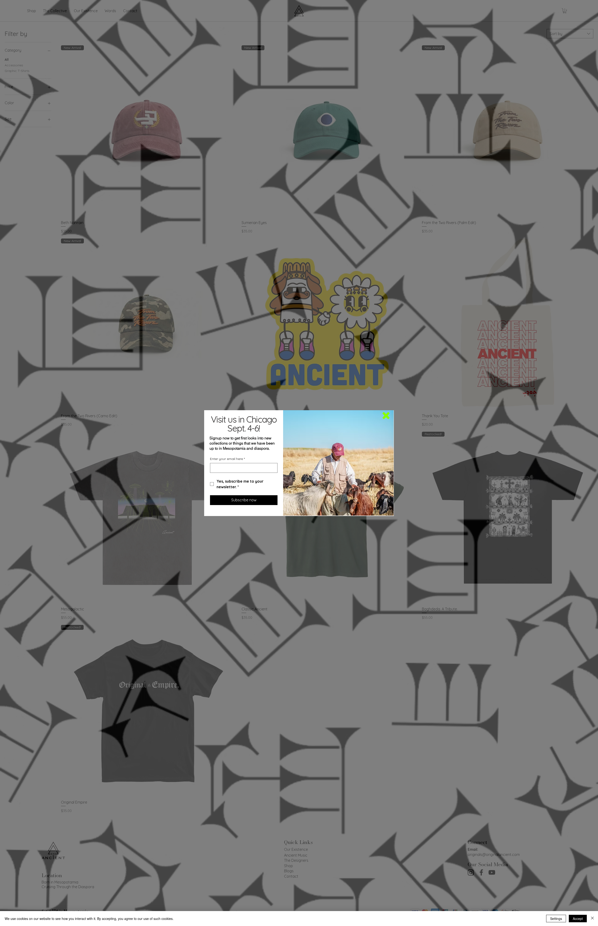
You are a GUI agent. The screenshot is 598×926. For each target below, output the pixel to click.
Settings (556, 918)
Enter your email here (227, 459)
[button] (386, 415)
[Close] (592, 918)
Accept (578, 918)
